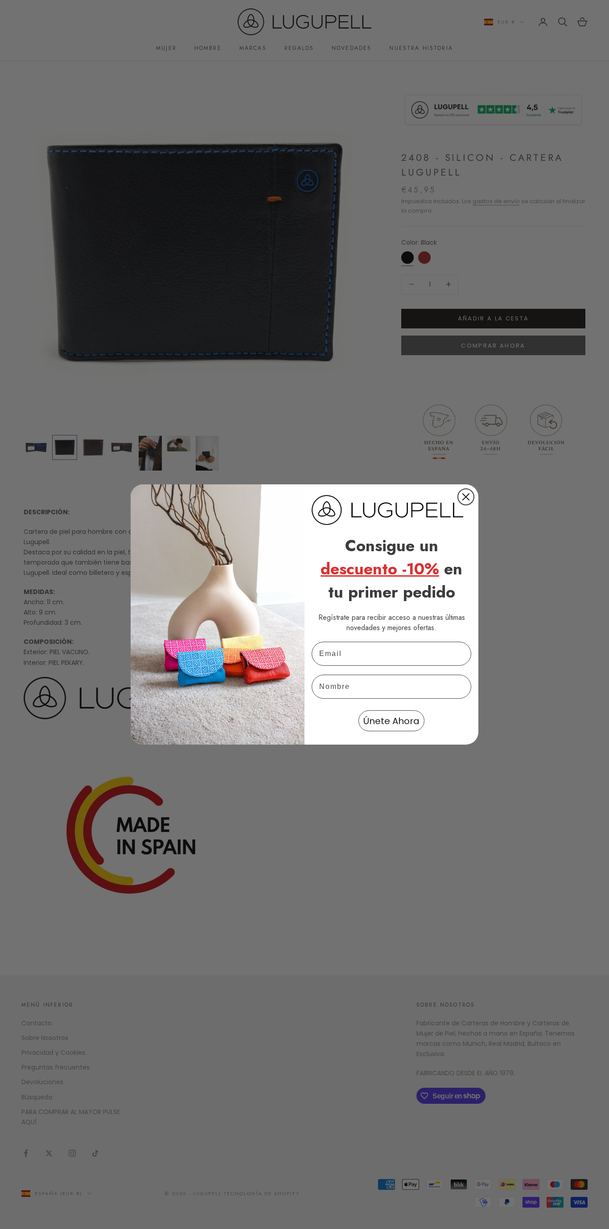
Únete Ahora (391, 721)
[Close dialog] (466, 497)
